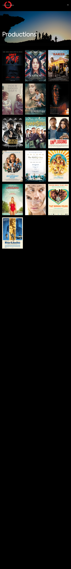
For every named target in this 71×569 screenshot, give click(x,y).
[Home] (8, 4)
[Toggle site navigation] (68, 5)
